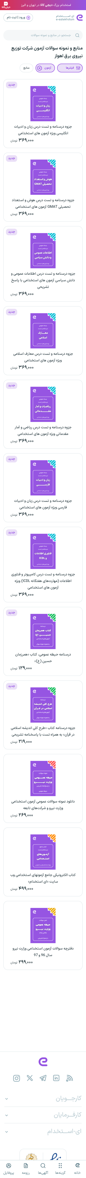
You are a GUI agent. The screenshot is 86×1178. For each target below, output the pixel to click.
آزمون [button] (47, 68)
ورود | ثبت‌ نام (16, 17)
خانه (77, 1173)
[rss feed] (69, 1078)
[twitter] (30, 1078)
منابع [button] (26, 68)
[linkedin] (56, 1078)
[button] (70, 68)
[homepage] (43, 1061)
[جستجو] (77, 35)
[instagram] (17, 1078)
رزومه (26, 1173)
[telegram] (43, 1078)
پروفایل (8, 1173)
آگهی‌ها (43, 1173)
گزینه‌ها (60, 1173)
